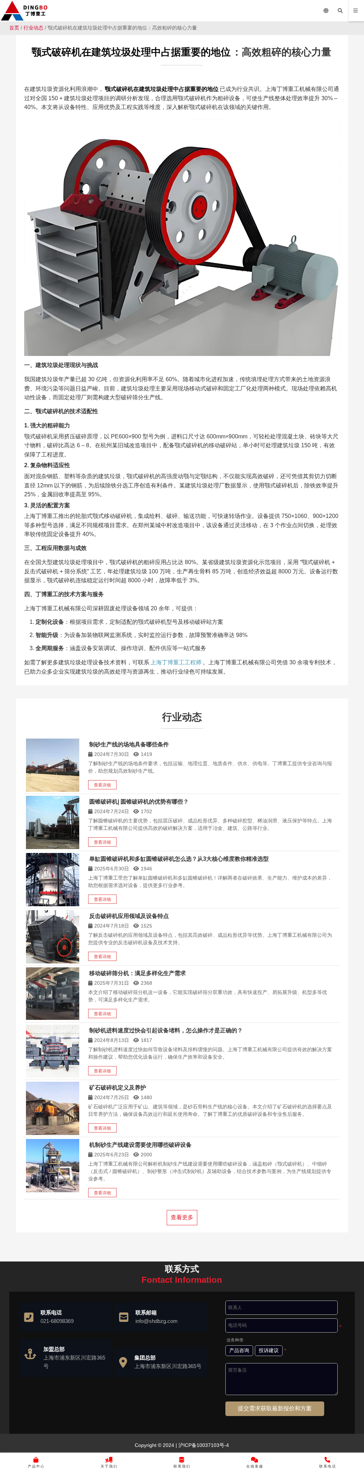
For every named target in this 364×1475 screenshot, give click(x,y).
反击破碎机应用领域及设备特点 (129, 916)
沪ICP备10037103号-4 (203, 1445)
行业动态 (33, 28)
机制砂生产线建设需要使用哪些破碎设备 (140, 1145)
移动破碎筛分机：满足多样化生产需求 (137, 973)
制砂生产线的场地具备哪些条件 (129, 744)
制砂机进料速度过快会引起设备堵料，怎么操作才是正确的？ (166, 1030)
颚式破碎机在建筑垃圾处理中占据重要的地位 (131, 52)
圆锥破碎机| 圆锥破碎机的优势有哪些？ (139, 802)
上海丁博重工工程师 (176, 662)
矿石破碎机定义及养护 (117, 1088)
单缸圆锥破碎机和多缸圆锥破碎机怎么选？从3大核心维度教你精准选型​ (179, 859)
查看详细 (102, 785)
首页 (14, 28)
